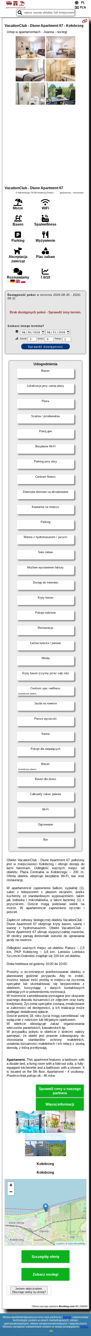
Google (67, 1317)
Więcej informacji (60, 1104)
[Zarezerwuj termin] (84, 21)
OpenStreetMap (76, 1243)
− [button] (10, 1192)
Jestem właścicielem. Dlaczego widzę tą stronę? (29, 1290)
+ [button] (10, 1185)
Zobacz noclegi (45, 1274)
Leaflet (60, 1243)
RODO (84, 1326)
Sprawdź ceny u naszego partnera (60, 1091)
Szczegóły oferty (45, 1257)
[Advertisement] (45, 144)
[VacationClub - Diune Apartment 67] (30, 47)
